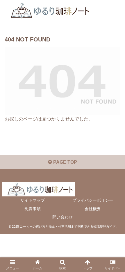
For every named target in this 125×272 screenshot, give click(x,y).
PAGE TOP (64, 162)
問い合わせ (62, 217)
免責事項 (32, 208)
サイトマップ (32, 200)
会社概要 (93, 208)
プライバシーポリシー (92, 200)
